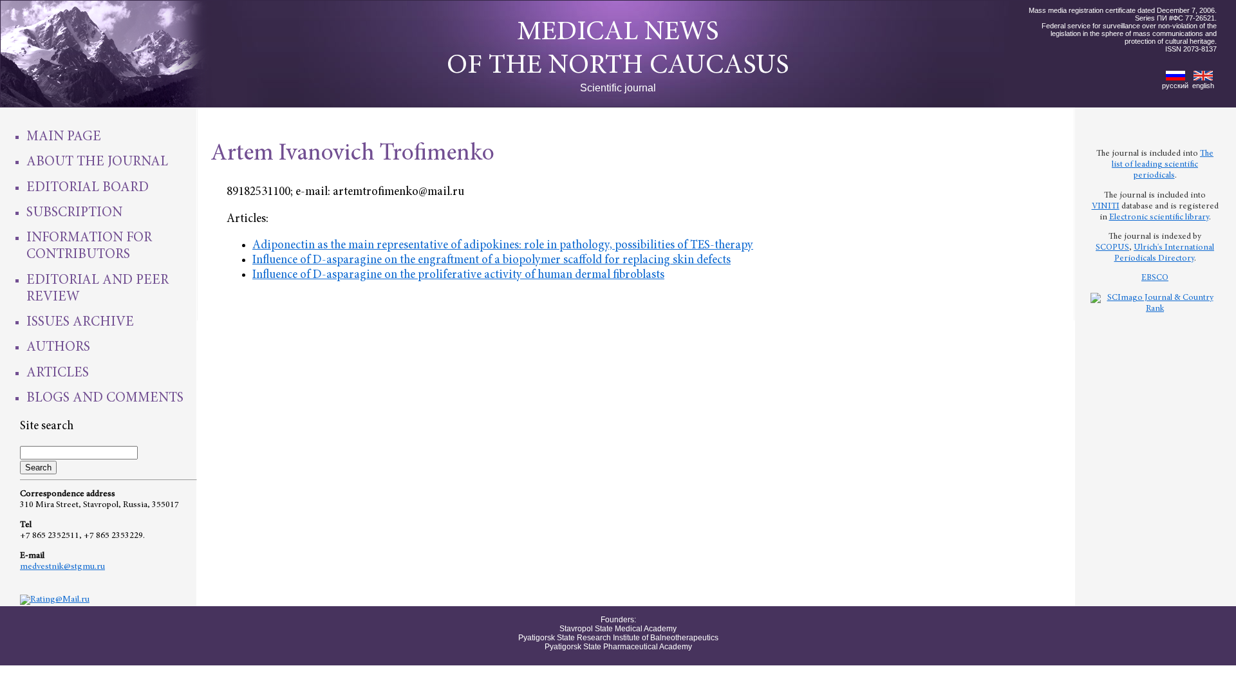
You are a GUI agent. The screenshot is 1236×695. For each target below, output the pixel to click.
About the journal (97, 162)
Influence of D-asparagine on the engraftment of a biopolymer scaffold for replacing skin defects (491, 260)
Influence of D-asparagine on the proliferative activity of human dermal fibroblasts (458, 275)
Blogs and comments (104, 398)
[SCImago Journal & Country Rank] (1155, 308)
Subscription (74, 213)
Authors (58, 347)
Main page (63, 137)
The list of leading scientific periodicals (1162, 164)
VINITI (1105, 206)
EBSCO (1154, 278)
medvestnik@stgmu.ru (62, 566)
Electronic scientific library (1159, 217)
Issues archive (80, 322)
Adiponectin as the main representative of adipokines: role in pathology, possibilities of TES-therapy (502, 245)
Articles (57, 373)
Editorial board (87, 188)
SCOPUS (1112, 247)
